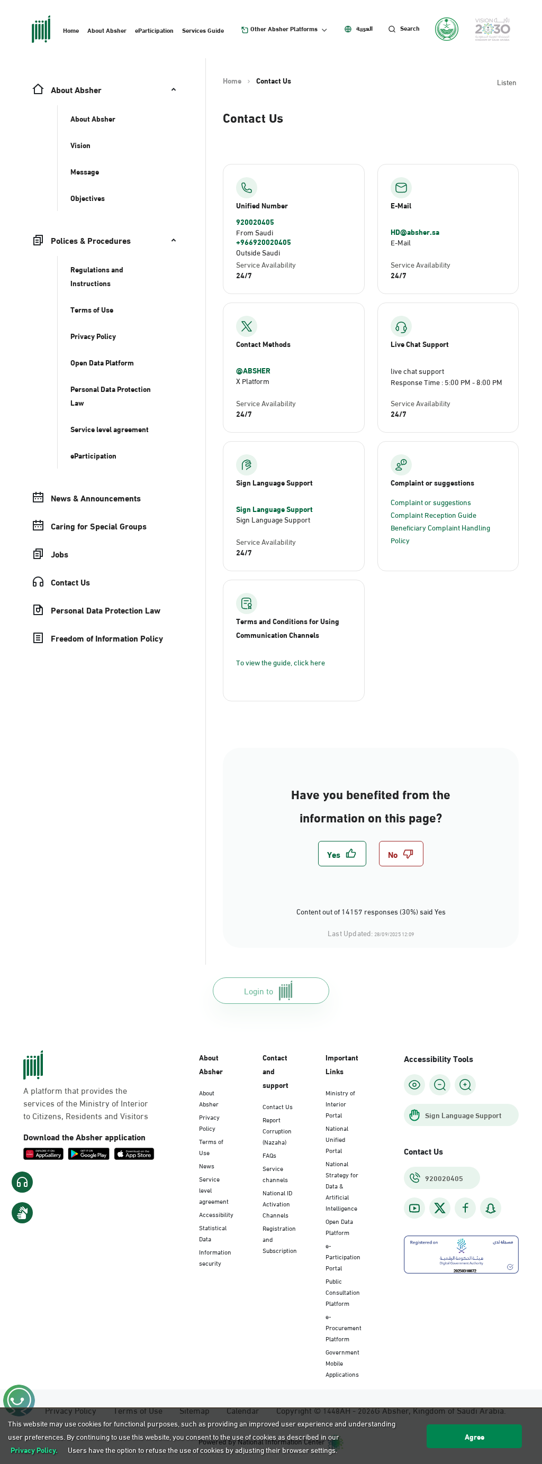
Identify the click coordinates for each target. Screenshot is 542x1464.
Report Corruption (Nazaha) (277, 1130)
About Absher (107, 29)
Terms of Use (211, 1146)
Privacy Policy (209, 1122)
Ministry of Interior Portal (340, 1103)
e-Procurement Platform (344, 1327)
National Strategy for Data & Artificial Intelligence (342, 1185)
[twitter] (439, 1208)
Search (410, 28)
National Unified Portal (337, 1139)
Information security (215, 1257)
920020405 (255, 221)
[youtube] (414, 1208)
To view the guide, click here (280, 662)
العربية (364, 28)
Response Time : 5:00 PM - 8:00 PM (446, 381)
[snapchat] (490, 1208)
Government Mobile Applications (342, 1362)
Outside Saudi (258, 252)
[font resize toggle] (439, 1084)
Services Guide (203, 29)
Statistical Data (213, 1232)
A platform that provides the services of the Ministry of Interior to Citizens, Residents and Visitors (85, 1103)
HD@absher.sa (415, 232)
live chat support (417, 370)
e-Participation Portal (343, 1256)
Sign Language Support (274, 509)
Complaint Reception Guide (433, 514)
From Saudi (254, 231)
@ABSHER (253, 370)
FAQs (269, 1154)
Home (71, 29)
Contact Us (278, 1106)
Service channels (275, 1173)
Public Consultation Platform (343, 1292)
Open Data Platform (339, 1226)
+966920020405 (263, 242)
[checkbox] (342, 853)
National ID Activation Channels (277, 1203)
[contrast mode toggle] (414, 1084)
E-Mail (401, 242)
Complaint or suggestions (431, 501)
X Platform (252, 380)
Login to (258, 990)
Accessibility (216, 1214)
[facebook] (465, 1208)
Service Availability (266, 264)
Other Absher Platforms (284, 28)
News (206, 1165)
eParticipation (154, 29)
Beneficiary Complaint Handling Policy (440, 533)
